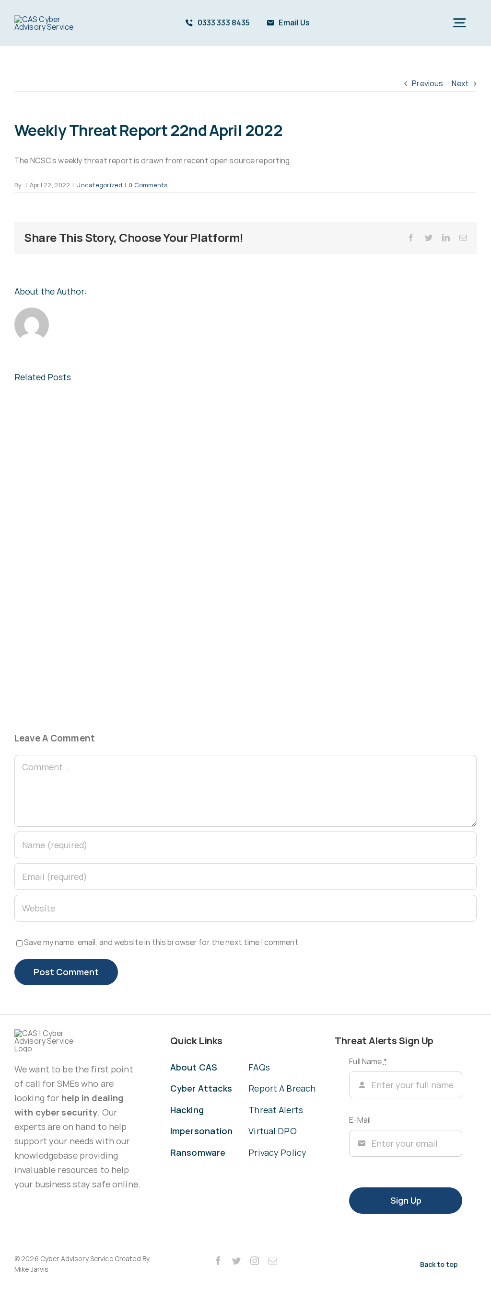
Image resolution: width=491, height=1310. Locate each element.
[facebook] (218, 1260)
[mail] (273, 1260)
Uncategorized (99, 185)
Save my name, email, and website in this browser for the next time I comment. (162, 942)
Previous (427, 83)
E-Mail (360, 1120)
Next (460, 83)
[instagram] (254, 1260)
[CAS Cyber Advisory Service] (53, 19)
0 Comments (148, 185)
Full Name (367, 1061)
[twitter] (236, 1260)
